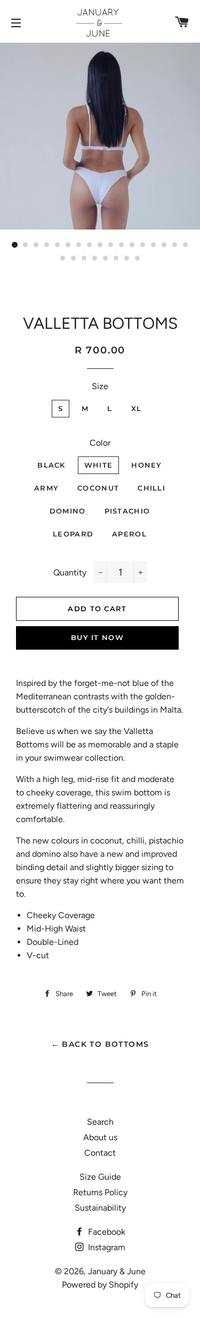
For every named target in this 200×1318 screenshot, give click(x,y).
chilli (151, 488)
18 (63, 258)
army (46, 488)
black (51, 465)
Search (100, 1122)
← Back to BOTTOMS (100, 1044)
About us (100, 1137)
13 (143, 245)
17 (185, 245)
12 (132, 245)
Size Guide (100, 1177)
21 (95, 258)
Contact (100, 1153)
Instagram (105, 1247)
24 (127, 258)
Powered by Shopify (100, 1285)
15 (164, 245)
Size (100, 386)
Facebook (105, 1232)
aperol (129, 534)
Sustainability (100, 1208)
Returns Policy (100, 1192)
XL (136, 408)
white (98, 465)
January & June (117, 1271)
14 (153, 245)
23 (116, 258)
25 (137, 258)
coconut (98, 488)
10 (111, 245)
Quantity (69, 572)
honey (146, 465)
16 (175, 245)
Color (100, 443)
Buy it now (97, 637)
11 (121, 245)
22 (105, 258)
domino (68, 511)
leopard (73, 534)
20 (84, 258)
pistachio (127, 511)
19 (73, 258)
